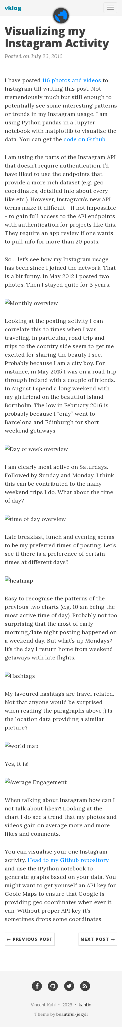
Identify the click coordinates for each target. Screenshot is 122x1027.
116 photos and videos (71, 80)
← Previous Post (30, 939)
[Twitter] (69, 986)
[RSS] (85, 986)
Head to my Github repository (68, 860)
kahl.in (85, 1005)
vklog (13, 8)
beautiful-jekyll (72, 1014)
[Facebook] (37, 986)
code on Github (84, 139)
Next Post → (97, 939)
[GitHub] (53, 986)
